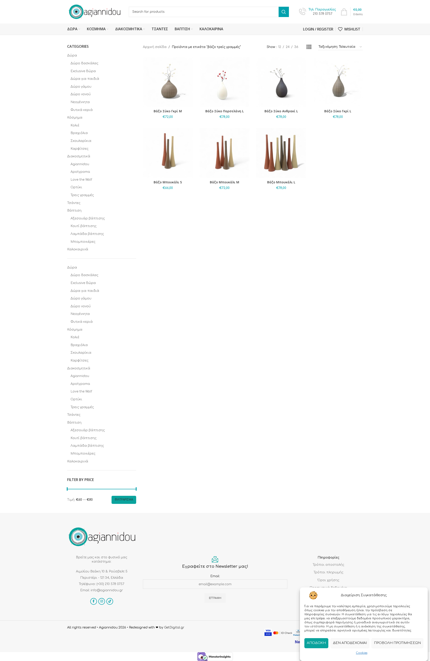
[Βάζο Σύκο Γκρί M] (168, 82)
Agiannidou (80, 164)
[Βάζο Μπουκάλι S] (168, 153)
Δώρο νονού (81, 94)
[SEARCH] (284, 12)
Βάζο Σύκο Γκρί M (168, 111)
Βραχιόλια (79, 133)
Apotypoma (80, 171)
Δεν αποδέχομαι (350, 643)
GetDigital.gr (174, 627)
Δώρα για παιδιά (85, 78)
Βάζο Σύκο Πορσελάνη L (224, 111)
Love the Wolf (81, 179)
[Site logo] (94, 11)
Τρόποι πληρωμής (328, 572)
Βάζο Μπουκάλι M (224, 182)
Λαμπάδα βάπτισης (87, 234)
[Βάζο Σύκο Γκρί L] (338, 82)
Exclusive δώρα (83, 71)
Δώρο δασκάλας (84, 63)
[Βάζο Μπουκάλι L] (281, 153)
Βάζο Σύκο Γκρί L (337, 111)
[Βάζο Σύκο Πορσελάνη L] (224, 82)
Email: (215, 576)
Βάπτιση (74, 210)
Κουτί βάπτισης (84, 226)
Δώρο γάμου (81, 86)
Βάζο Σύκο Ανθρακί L (281, 111)
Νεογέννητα (80, 102)
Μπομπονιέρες (83, 241)
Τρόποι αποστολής (328, 564)
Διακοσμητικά (78, 156)
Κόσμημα (74, 117)
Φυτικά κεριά (82, 110)
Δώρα (72, 55)
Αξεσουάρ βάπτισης (88, 218)
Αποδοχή (316, 643)
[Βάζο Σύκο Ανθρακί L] (281, 82)
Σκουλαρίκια (81, 141)
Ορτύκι (76, 187)
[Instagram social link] (101, 601)
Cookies (361, 652)
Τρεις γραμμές (82, 195)
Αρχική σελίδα (155, 47)
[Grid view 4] (309, 47)
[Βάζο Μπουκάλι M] (224, 153)
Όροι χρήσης (328, 580)
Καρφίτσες (79, 148)
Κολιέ (75, 125)
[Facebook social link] (93, 601)
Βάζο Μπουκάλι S (168, 182)
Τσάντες (73, 203)
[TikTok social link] (109, 601)
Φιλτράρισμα (124, 499)
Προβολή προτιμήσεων (397, 643)
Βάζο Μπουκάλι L (281, 182)
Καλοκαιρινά (77, 249)
